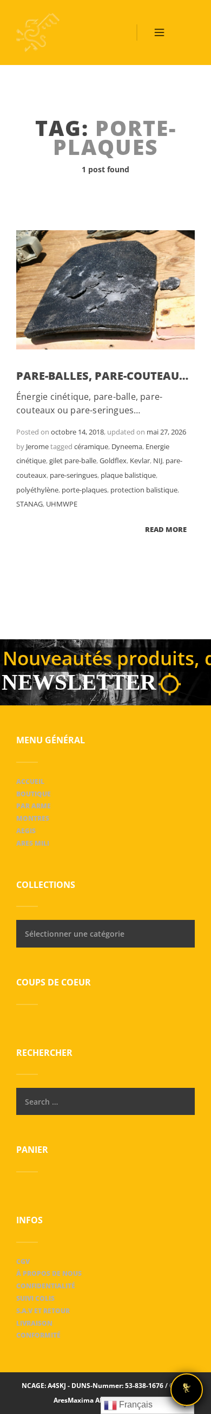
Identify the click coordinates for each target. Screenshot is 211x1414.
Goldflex (113, 460)
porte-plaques (84, 490)
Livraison (34, 1323)
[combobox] (105, 934)
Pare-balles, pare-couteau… (102, 375)
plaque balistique (128, 475)
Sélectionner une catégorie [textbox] (74, 934)
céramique (91, 446)
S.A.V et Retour (43, 1310)
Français (135, 1404)
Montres (32, 818)
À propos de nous (49, 1273)
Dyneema (126, 446)
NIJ (157, 460)
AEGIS (26, 830)
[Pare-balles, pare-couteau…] (105, 289)
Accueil (30, 781)
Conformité (38, 1335)
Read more (166, 529)
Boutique (33, 794)
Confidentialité (45, 1285)
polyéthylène (37, 490)
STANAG (29, 504)
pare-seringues (73, 475)
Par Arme (33, 805)
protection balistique (143, 490)
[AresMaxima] (38, 32)
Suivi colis (35, 1298)
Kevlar (140, 460)
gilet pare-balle (72, 460)
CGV (23, 1261)
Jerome (37, 446)
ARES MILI (32, 843)
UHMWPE (61, 504)
